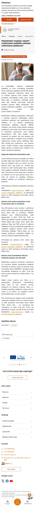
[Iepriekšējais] (4, 357)
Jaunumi (14, 325)
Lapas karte (6, 432)
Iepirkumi (5, 397)
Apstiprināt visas (26, 20)
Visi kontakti (11, 469)
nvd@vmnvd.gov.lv (10, 455)
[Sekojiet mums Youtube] (11, 481)
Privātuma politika (8, 421)
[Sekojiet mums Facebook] (7, 481)
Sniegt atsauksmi (17, 377)
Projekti (4, 403)
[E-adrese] (5, 463)
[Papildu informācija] (11, 463)
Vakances (5, 392)
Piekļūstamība (6, 426)
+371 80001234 (9, 449)
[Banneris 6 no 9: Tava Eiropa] (17, 358)
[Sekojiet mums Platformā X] (2, 481)
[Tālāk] (31, 357)
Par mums (5, 408)
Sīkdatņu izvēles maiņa (9, 437)
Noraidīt (9, 20)
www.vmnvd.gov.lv (18, 190)
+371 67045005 (9, 452)
